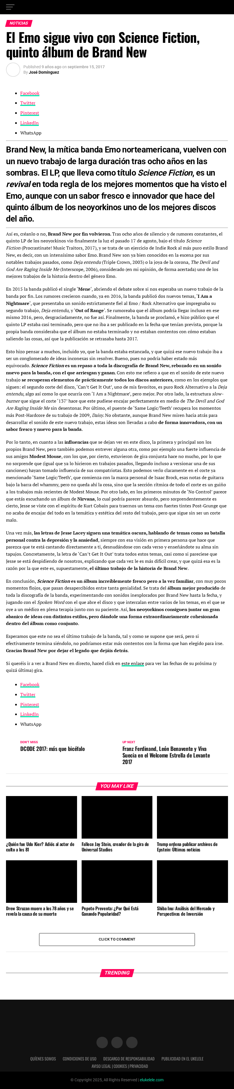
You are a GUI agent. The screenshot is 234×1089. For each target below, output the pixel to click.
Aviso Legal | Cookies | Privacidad (120, 1066)
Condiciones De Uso (79, 1059)
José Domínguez (44, 72)
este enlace (133, 663)
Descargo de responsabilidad (129, 1059)
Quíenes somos (43, 1059)
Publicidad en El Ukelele (182, 1059)
